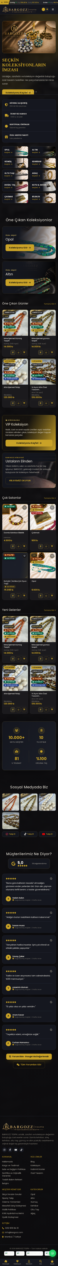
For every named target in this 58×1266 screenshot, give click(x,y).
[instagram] (4, 1150)
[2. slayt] (24, 100)
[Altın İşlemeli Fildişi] (47, 810)
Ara (40, 1264)
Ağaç (33, 1213)
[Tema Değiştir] (45, 9)
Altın (33, 1198)
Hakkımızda (7, 1161)
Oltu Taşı (35, 1209)
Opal (33, 1194)
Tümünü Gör (49, 312)
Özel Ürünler (12, 92)
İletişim (5, 1183)
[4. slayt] (29, 100)
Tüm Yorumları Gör (31, 1073)
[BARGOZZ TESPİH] (19, 9)
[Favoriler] (24, 321)
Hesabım (29, 1264)
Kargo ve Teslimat (10, 1165)
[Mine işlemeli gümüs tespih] (28, 810)
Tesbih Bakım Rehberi (12, 1179)
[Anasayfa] (23, 1127)
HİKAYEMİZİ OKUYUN (19, 489)
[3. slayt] (26, 100)
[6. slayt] (35, 100)
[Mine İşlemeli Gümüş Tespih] (10, 810)
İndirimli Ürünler (38, 1169)
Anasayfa (5, 1264)
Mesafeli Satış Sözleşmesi (14, 1205)
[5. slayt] (31, 100)
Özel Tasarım (37, 1173)
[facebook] (10, 1150)
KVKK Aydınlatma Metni (13, 1213)
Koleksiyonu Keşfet (27, 451)
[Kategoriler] (53, 9)
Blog (33, 1161)
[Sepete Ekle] (24, 361)
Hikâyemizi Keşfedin (17, 84)
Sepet (52, 1264)
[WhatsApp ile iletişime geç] (52, 1253)
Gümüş (34, 1202)
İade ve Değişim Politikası (13, 1169)
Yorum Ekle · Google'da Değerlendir (30, 1064)
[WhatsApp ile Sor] (18, 361)
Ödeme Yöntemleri (11, 1202)
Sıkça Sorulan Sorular (12, 1194)
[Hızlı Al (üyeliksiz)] (13, 361)
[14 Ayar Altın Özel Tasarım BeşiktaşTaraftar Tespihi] (10, 829)
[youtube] (15, 1150)
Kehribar (34, 1205)
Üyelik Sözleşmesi (10, 1217)
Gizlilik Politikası (9, 1209)
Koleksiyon (35, 1165)
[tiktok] (21, 1150)
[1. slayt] (22, 100)
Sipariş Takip (8, 1198)
